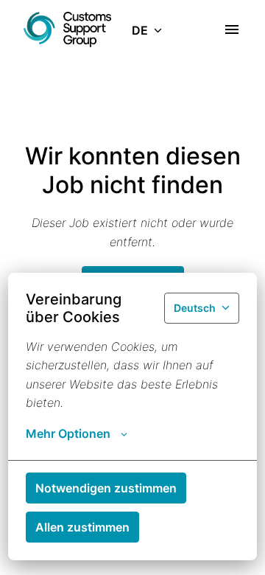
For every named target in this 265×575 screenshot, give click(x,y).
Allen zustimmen (82, 527)
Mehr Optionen (68, 433)
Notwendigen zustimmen (106, 488)
